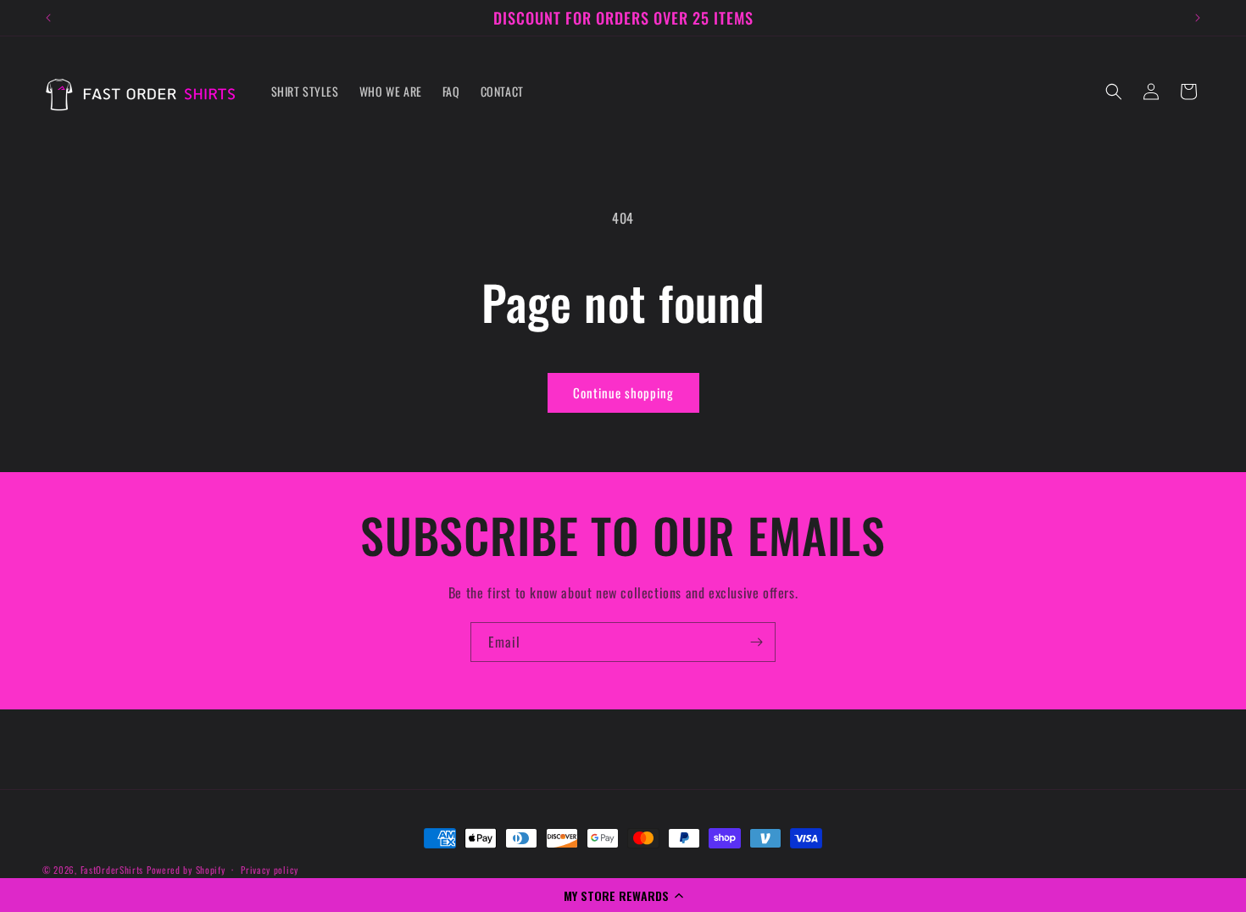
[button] (623, 895)
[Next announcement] (1197, 18)
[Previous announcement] (48, 18)
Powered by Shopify (186, 869)
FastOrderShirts (112, 869)
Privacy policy (269, 869)
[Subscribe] (756, 642)
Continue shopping (623, 392)
